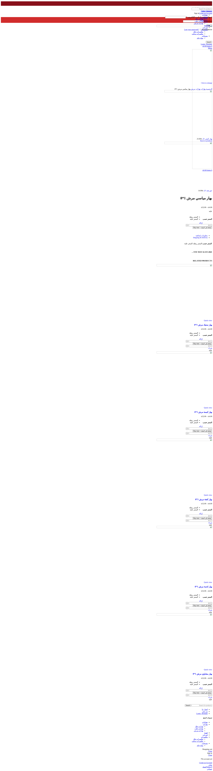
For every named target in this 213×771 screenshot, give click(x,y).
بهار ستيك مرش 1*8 (203, 325)
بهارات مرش (198, 23)
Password (208, 21)
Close (210, 751)
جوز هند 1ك (207, 191)
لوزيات (205, 735)
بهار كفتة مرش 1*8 (203, 499)
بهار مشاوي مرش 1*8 (202, 674)
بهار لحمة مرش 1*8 (203, 586)
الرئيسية (209, 89)
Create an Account (205, 13)
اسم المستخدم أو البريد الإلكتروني (199, 17)
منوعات (205, 743)
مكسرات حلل (198, 739)
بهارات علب (199, 21)
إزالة (200, 223)
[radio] (193, 217)
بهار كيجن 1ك (207, 139)
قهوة (206, 733)
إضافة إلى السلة (206, 227)
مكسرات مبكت (197, 741)
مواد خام (200, 745)
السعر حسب (207, 219)
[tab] (104, 236)
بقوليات (205, 15)
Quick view (208, 320)
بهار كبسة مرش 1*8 (203, 412)
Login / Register (202, 713)
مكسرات (204, 737)
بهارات (203, 89)
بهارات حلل (199, 19)
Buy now (196, 227)
